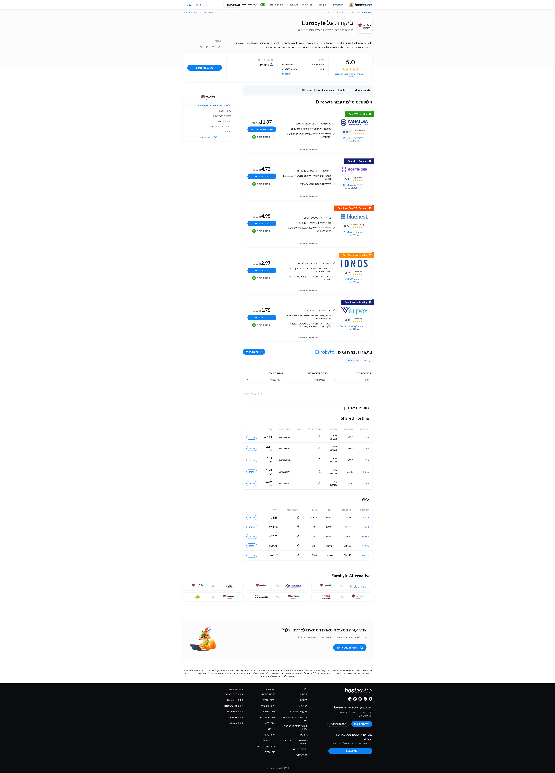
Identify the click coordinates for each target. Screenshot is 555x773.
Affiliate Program (299, 711)
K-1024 (365, 527)
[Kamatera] (354, 122)
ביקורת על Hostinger (353, 185)
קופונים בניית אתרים (233, 694)
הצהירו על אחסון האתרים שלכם (295, 727)
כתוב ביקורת (252, 351)
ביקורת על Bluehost (353, 232)
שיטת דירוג (208, 12)
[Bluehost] (354, 216)
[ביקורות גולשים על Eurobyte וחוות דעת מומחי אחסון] (218, 46)
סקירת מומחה (224, 110)
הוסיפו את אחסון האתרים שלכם (295, 718)
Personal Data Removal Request (296, 742)
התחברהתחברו (338, 723)
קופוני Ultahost (235, 717)
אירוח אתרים (269, 699)
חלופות (227, 131)
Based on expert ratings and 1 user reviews (350, 75)
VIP (367, 484)
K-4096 (365, 546)
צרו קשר (304, 699)
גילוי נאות (303, 734)
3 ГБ (367, 437)
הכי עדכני (320, 379)
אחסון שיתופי (268, 711)
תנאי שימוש (302, 754)
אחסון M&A (352, 751)
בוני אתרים (270, 752)
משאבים (294, 4)
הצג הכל (286, 74)
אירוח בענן (270, 734)
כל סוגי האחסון (268, 694)
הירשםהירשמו (361, 723)
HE (186, 4)
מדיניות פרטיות (300, 749)
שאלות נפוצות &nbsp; (220, 126)
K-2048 (365, 536)
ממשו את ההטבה (264, 129)
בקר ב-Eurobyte (204, 67)
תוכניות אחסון (224, 121)
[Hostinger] (354, 169)
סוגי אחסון (338, 4)
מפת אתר (303, 705)
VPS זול (271, 728)
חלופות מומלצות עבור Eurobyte (214, 105)
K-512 (366, 518)
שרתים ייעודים (268, 740)
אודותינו (304, 694)
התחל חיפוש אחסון (347, 647)
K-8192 (365, 555)
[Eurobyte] (365, 26)
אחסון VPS (270, 723)
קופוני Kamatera (235, 699)
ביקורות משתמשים (222, 115)
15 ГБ (366, 472)
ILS (198, 4)
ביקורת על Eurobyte (327, 22)
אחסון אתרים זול (267, 717)
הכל (367, 379)
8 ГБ (367, 460)
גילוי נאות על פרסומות (192, 12)
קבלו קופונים (261, 136)
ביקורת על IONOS (353, 279)
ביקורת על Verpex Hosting (353, 326)
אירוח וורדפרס (268, 705)
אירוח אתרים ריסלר (265, 746)
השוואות (308, 4)
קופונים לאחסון (272, 4)
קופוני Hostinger (235, 711)
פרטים (252, 437)
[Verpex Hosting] (354, 311)
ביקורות (322, 4)
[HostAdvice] (360, 4)
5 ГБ (367, 448)
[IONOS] (354, 263)
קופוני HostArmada (233, 705)
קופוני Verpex (236, 723)
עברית (273, 379)
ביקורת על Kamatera (353, 138)
